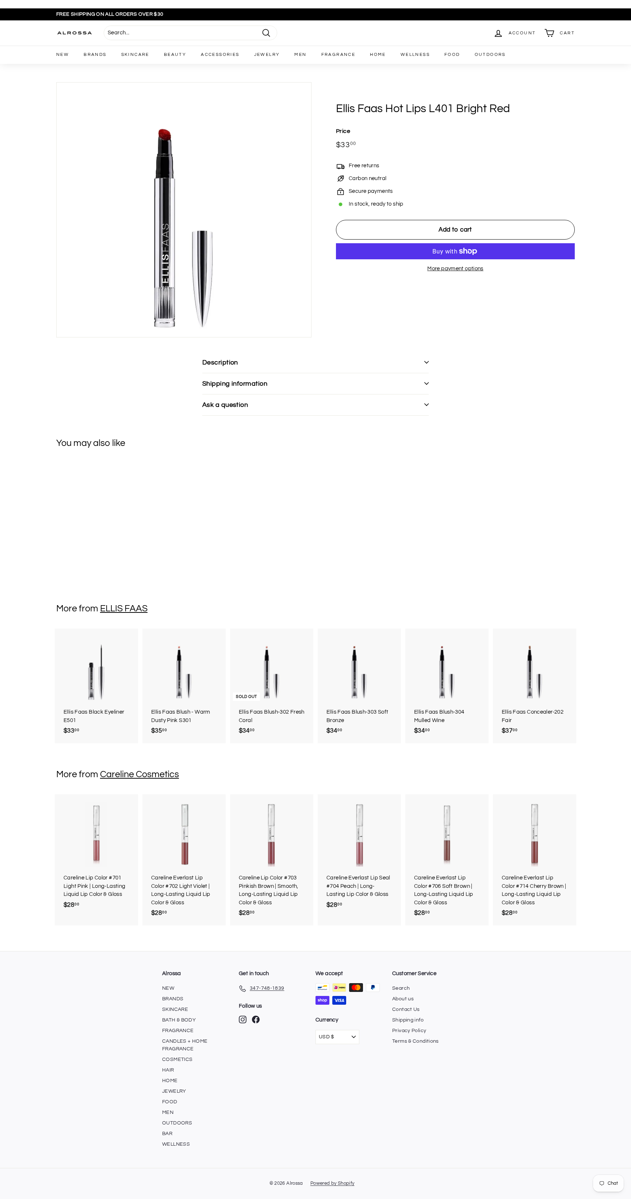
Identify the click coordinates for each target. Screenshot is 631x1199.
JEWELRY (267, 54)
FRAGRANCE (338, 54)
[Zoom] (184, 210)
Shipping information (234, 383)
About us (403, 998)
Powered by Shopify (332, 1183)
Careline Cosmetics (139, 774)
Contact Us (406, 1009)
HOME (378, 54)
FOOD (452, 54)
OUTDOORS (490, 54)
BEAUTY (175, 54)
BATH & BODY (179, 1020)
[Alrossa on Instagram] (242, 1019)
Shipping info (408, 1020)
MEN (300, 54)
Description (220, 362)
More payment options (455, 268)
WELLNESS (415, 54)
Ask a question (225, 404)
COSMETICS (177, 1059)
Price (343, 131)
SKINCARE (135, 54)
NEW (62, 54)
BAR (167, 1133)
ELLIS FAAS (124, 608)
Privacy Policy (409, 1030)
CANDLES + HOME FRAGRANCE (184, 1045)
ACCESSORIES (220, 54)
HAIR (168, 1070)
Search (401, 988)
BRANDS (95, 54)
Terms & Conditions (415, 1041)
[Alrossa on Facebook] (256, 1019)
